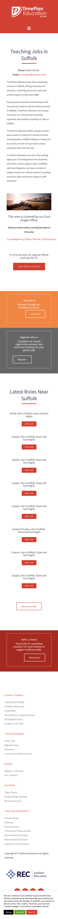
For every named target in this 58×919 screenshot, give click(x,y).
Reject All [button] (31, 912)
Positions (9, 749)
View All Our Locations (29, 266)
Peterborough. (49, 239)
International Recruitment (18, 753)
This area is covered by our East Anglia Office (29, 218)
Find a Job (9, 740)
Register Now (11, 745)
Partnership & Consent (16, 839)
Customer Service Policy (16, 843)
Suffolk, (28, 239)
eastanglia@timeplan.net (32, 74)
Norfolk (36, 239)
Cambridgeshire (15, 239)
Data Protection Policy (16, 835)
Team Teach (10, 792)
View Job (29, 424)
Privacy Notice (11, 826)
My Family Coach (12, 800)
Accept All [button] (20, 912)
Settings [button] (9, 912)
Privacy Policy (11, 818)
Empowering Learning (15, 796)
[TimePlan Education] (29, 11)
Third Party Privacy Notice (17, 830)
